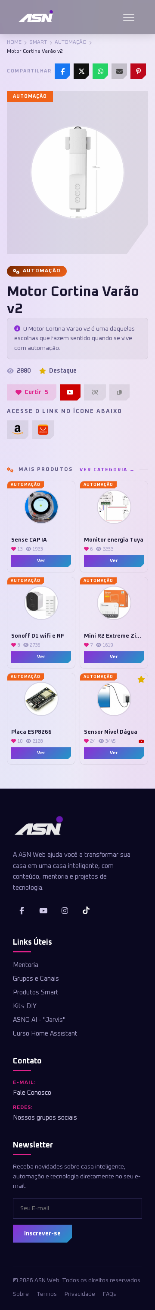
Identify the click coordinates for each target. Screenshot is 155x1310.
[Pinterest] (138, 71)
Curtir (36, 392)
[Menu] (129, 17)
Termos (47, 1294)
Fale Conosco (32, 1093)
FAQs (109, 1294)
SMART (38, 42)
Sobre (21, 1294)
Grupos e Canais (36, 979)
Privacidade (80, 1294)
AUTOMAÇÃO (71, 42)
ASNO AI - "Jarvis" (39, 1020)
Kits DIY (25, 1006)
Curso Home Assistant (45, 1033)
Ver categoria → (107, 469)
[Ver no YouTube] (70, 392)
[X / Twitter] (81, 71)
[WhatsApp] (100, 71)
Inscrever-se (42, 1234)
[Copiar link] (119, 392)
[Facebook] (62, 71)
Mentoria (25, 965)
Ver (41, 560)
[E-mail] (119, 71)
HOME (14, 42)
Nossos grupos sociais (45, 1117)
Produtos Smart (36, 992)
